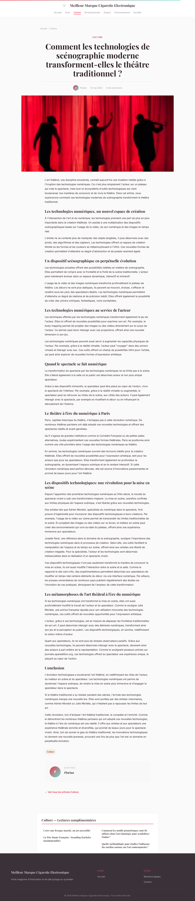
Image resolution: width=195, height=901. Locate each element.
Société (137, 12)
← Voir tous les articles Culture (62, 792)
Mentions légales (152, 876)
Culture (77, 12)
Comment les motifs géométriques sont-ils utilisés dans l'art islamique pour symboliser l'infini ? (125, 834)
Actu (67, 12)
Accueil (58, 12)
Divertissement (92, 12)
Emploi (107, 12)
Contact (148, 882)
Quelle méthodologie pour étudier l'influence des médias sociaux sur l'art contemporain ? (126, 845)
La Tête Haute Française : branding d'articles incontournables (67, 839)
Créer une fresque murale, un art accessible (66, 830)
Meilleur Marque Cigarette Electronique (102, 5)
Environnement (122, 12)
